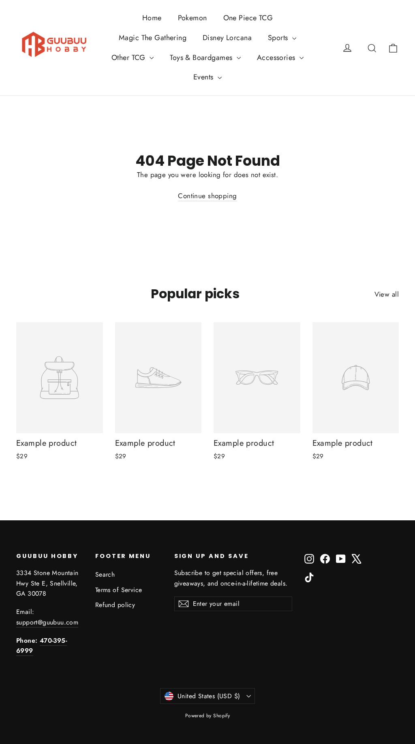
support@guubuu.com (47, 622)
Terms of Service (118, 589)
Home (152, 18)
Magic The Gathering (152, 37)
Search (105, 574)
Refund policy (115, 604)
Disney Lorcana (227, 37)
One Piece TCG (248, 18)
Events (204, 77)
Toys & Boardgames (202, 57)
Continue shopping (207, 196)
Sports (279, 37)
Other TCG (129, 57)
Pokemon (192, 18)
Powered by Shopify (207, 715)
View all (386, 294)
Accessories (277, 57)
